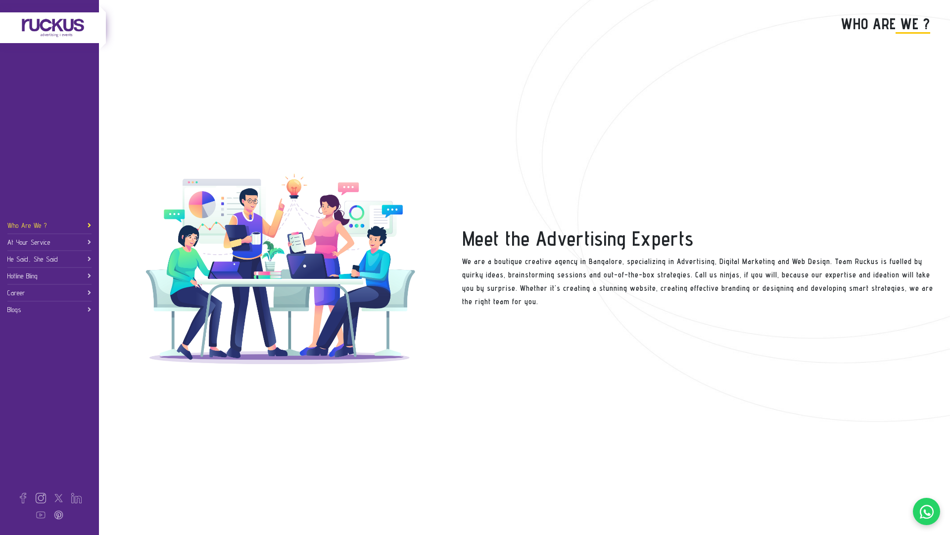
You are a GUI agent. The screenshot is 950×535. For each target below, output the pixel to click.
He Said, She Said (32, 259)
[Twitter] (58, 497)
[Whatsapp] (926, 511)
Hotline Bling (22, 276)
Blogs (14, 310)
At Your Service (28, 242)
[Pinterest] (58, 514)
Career (16, 293)
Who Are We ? (27, 225)
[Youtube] (41, 514)
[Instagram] (41, 497)
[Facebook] (23, 497)
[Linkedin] (76, 497)
